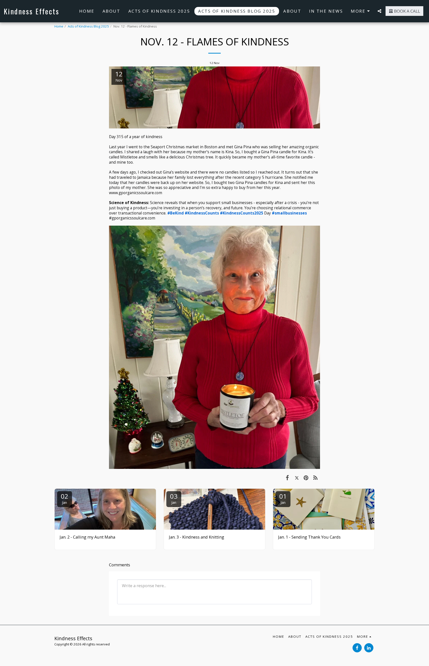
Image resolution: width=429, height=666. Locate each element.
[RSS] (315, 477)
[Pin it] (306, 477)
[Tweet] (296, 477)
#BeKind (175, 213)
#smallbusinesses (289, 213)
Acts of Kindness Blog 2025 (88, 26)
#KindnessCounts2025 (241, 213)
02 (64, 498)
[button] (379, 11)
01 (283, 498)
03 (174, 498)
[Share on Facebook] (287, 477)
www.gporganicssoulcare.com (135, 192)
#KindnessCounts (202, 213)
